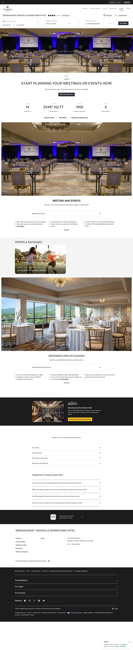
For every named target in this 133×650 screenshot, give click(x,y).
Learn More (20, 226)
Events (121, 8)
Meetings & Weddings (22, 551)
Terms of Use (36, 612)
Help (32, 615)
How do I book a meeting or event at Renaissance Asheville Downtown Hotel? (57, 503)
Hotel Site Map (25, 615)
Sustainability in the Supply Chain (103, 612)
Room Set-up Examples (40, 458)
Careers (29, 612)
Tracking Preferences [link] (20, 612)
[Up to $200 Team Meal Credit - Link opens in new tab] (40, 259)
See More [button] (66, 229)
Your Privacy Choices (75, 612)
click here (122, 646)
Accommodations (95, 8)
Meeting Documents (38, 213)
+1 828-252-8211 (122, 15)
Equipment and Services (79, 117)
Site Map (17, 615)
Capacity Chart (49, 117)
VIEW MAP (109, 15)
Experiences (113, 8)
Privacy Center (62, 612)
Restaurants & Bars (21, 545)
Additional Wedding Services (41, 367)
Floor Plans (62, 117)
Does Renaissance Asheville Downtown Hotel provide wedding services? (56, 496)
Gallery (128, 8)
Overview (84, 8)
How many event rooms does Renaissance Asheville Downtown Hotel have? (57, 483)
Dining (105, 8)
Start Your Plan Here (66, 94)
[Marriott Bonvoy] (126, 2)
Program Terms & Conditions (49, 612)
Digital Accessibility (88, 612)
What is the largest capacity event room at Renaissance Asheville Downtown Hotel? (59, 489)
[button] (115, 2)
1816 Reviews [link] (65, 15)
